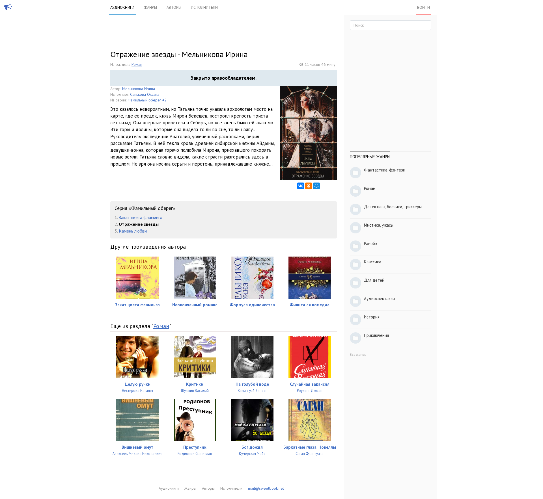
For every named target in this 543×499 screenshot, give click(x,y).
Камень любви (133, 231)
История (372, 317)
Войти (423, 7)
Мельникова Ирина (138, 88)
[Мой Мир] (316, 186)
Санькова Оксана (144, 94)
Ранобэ (370, 243)
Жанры (150, 7)
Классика (372, 261)
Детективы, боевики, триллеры (393, 206)
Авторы (174, 7)
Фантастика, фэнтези (384, 170)
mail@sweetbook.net (266, 488)
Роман (137, 64)
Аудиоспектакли (379, 298)
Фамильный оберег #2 (147, 100)
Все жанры (358, 354)
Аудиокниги (122, 7)
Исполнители (204, 7)
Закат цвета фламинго (140, 217)
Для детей (374, 280)
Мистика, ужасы (378, 225)
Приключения (376, 335)
